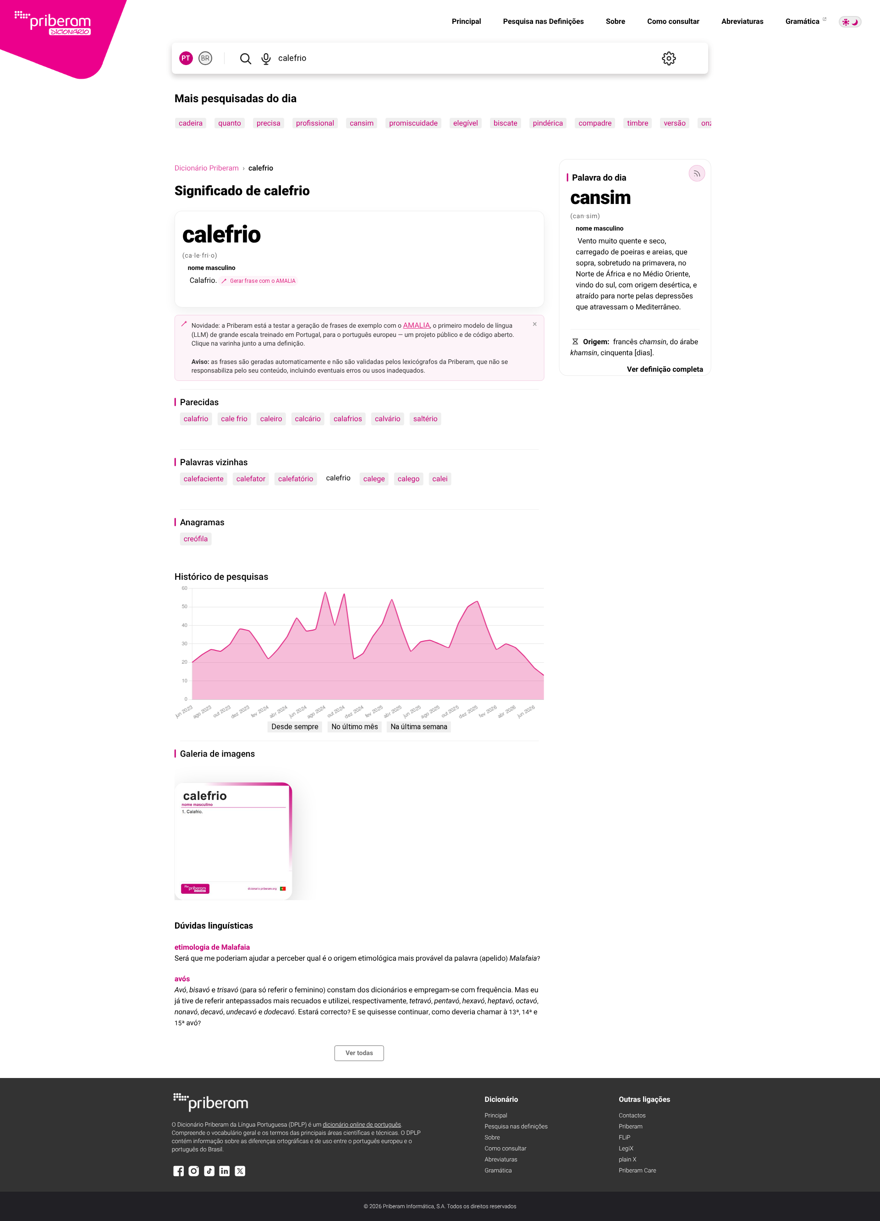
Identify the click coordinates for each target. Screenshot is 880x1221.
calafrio (196, 418)
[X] (240, 1175)
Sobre (615, 21)
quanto (229, 123)
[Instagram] (194, 1175)
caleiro (271, 418)
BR (205, 58)
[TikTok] (209, 1175)
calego (409, 478)
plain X (627, 1159)
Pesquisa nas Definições (543, 21)
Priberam (631, 1126)
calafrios (348, 418)
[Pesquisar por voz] (266, 58)
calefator (250, 478)
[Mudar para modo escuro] (850, 22)
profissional (315, 123)
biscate (505, 123)
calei (439, 478)
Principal (466, 21)
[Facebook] (179, 1175)
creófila (196, 538)
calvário (388, 418)
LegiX (626, 1148)
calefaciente (204, 478)
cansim (362, 123)
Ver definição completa (665, 369)
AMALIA (416, 325)
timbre (637, 123)
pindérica (548, 123)
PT (186, 58)
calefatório (295, 478)
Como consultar (673, 21)
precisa (268, 123)
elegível (465, 123)
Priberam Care (637, 1170)
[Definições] (669, 58)
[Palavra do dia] (696, 173)
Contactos (632, 1115)
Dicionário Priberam (207, 168)
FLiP (624, 1137)
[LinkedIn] (224, 1175)
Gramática (803, 21)
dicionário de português (362, 1125)
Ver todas (359, 1053)
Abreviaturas (742, 21)
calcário (308, 418)
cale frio (234, 418)
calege (374, 478)
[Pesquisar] (245, 58)
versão (675, 123)
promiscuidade (413, 123)
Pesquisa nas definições (516, 1126)
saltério (425, 418)
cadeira (191, 123)
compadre (594, 123)
